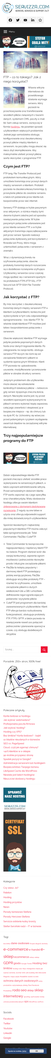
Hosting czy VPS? (12, 731)
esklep (37, 957)
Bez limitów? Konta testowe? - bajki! (22, 735)
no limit (35, 976)
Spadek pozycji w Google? (17, 759)
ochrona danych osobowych (20, 980)
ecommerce (21, 956)
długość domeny (41, 943)
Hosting (7, 897)
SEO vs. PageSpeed (13, 743)
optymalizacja (17, 985)
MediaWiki (23, 976)
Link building (30, 973)
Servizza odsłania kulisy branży (19, 921)
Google (7, 1038)
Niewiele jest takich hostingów (19, 774)
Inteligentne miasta (33, 968)
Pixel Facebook (33, 985)
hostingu (15, 126)
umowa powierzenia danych (13, 1002)
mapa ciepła (14, 976)
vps (26, 1001)
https (24, 968)
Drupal (32, 943)
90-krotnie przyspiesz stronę (18, 755)
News (6, 907)
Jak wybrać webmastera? (16, 720)
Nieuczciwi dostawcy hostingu (19, 778)
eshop (32, 957)
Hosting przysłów (12, 902)
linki (36, 973)
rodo (16, 990)
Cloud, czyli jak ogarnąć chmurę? (20, 747)
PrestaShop (7, 991)
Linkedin (7, 1033)
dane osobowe (20, 943)
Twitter (6, 1023)
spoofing (27, 997)
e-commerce (15, 949)
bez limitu (6, 943)
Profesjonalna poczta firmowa (19, 724)
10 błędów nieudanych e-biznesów (21, 739)
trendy (42, 997)
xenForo (40, 1002)
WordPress (33, 1002)
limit (23, 973)
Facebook (8, 1018)
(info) (24, 1051)
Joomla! (19, 973)
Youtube (7, 1028)
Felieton (7, 892)
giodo (17, 963)
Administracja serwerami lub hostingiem (24, 763)
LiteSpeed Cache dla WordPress (20, 771)
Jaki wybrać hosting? (14, 728)
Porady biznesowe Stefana (17, 912)
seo (24, 990)
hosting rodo (17, 968)
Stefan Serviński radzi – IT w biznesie (22, 926)
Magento (6, 976)
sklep (30, 990)
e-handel (34, 949)
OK (36, 1051)
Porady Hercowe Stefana (16, 916)
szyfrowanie (35, 997)
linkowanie (42, 973)
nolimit (30, 976)
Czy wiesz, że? (10, 888)
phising (25, 985)
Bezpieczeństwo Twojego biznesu (21, 767)
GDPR (8, 963)
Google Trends (26, 963)
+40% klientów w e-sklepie (16, 751)
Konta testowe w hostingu (16, 716)
